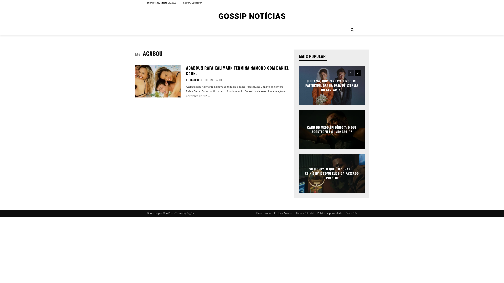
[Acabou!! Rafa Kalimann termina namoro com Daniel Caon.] (158, 81)
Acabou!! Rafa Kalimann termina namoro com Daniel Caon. (237, 70)
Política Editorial (305, 213)
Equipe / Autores (283, 213)
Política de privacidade (329, 213)
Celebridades (194, 80)
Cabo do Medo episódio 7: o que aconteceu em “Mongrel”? (331, 129)
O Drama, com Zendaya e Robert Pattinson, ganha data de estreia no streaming (331, 85)
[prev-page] (351, 73)
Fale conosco (263, 213)
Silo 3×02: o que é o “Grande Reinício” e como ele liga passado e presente (332, 173)
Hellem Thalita (213, 80)
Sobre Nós (351, 213)
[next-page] (358, 73)
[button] (352, 30)
